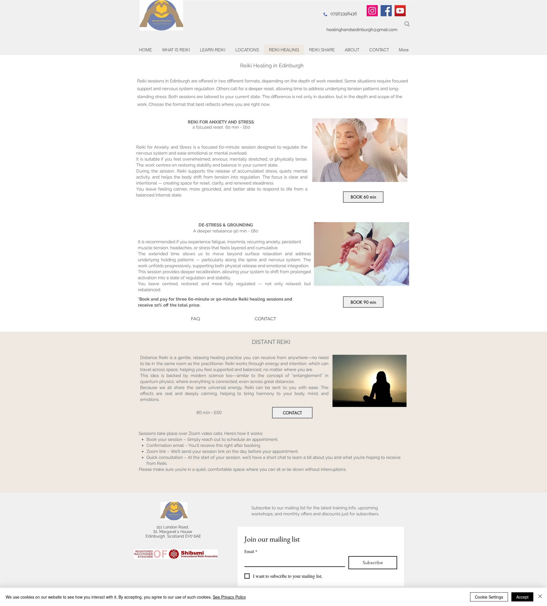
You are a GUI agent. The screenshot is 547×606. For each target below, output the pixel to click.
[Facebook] (386, 10)
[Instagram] (372, 10)
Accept (522, 597)
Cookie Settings (489, 597)
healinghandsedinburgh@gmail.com (361, 29)
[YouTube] (400, 10)
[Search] (407, 24)
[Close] (540, 596)
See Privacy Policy (229, 597)
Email (250, 551)
